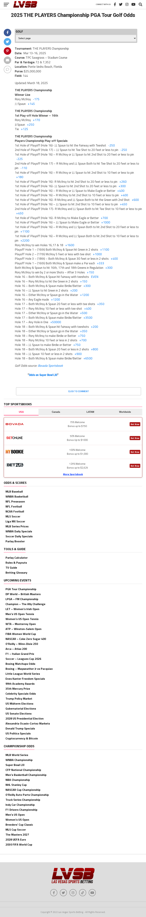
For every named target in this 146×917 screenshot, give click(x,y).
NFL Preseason (15, 501)
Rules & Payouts (16, 562)
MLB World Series (17, 755)
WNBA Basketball (17, 496)
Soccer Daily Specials (19, 536)
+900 (78, 354)
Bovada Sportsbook (50, 365)
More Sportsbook (73, 474)
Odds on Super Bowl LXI (43, 375)
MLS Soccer (13, 516)
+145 (31, 103)
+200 (73, 290)
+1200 (84, 295)
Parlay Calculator (17, 557)
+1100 (24, 231)
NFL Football (14, 506)
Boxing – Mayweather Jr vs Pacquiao (29, 669)
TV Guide (11, 567)
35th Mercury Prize (18, 688)
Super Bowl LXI (15, 765)
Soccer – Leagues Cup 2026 (23, 659)
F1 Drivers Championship (21, 810)
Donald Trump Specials (20, 728)
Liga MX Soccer (15, 521)
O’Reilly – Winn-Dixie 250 (22, 644)
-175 (36, 99)
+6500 (88, 358)
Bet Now (135, 424)
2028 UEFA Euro (16, 839)
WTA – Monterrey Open (21, 624)
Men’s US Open (15, 814)
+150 (90, 272)
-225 (19, 159)
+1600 (69, 245)
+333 (100, 263)
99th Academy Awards (20, 683)
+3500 (88, 317)
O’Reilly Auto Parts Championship (27, 795)
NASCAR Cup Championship (23, 790)
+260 (123, 181)
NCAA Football (15, 511)
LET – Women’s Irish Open (22, 609)
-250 (111, 145)
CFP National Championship (23, 770)
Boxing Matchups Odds (20, 664)
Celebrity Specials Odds (21, 693)
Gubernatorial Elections (21, 708)
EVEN (94, 276)
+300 (122, 186)
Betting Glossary (16, 572)
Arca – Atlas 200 (16, 649)
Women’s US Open (17, 819)
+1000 (105, 222)
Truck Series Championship (23, 800)
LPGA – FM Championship (22, 599)
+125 (24, 129)
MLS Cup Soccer (16, 829)
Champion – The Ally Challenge (25, 604)
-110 (23, 168)
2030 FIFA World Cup (19, 844)
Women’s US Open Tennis (22, 619)
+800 (94, 349)
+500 (83, 313)
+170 (36, 120)
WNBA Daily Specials (19, 531)
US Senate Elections (19, 713)
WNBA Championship (19, 760)
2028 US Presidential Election (25, 718)
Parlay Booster (15, 541)
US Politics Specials (18, 733)
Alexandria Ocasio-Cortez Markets (28, 723)
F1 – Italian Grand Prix (20, 654)
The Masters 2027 (17, 834)
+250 (30, 124)
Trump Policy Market (19, 698)
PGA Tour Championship (21, 589)
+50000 (55, 322)
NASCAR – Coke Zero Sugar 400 (26, 639)
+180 (19, 177)
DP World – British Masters (23, 594)
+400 (120, 190)
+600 (135, 199)
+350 (100, 304)
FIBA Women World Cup (21, 634)
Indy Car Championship (20, 805)
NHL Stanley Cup (16, 785)
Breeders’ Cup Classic (19, 824)
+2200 (24, 240)
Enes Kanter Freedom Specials (25, 679)
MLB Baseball (14, 491)
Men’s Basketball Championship (26, 775)
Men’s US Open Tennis (20, 614)
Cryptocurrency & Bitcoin (22, 738)
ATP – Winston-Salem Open (23, 629)
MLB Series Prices (17, 526)
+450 (123, 204)
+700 (104, 218)
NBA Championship (18, 780)
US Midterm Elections (19, 703)
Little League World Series (23, 674)
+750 (81, 335)
